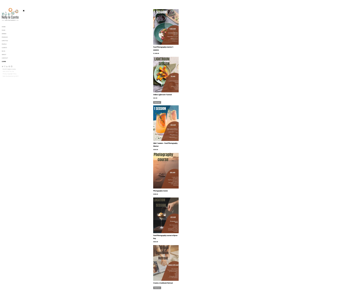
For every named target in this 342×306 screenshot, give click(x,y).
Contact (5, 58)
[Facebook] (4, 66)
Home (4, 27)
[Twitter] (2, 66)
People (4, 44)
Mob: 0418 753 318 (8, 71)
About (4, 54)
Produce (5, 37)
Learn (4, 61)
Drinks (4, 33)
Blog (3, 51)
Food (3, 30)
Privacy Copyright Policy (9, 74)
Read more (157, 102)
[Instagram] (11, 66)
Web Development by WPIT (11, 76)
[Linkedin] (7, 66)
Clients (4, 47)
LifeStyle (5, 40)
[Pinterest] (9, 66)
